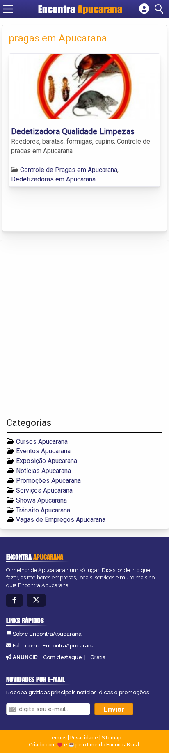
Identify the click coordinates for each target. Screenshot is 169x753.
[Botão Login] (144, 9)
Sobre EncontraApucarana (47, 634)
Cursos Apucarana (42, 441)
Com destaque (62, 657)
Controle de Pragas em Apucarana (68, 170)
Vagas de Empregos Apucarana (60, 519)
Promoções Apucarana (48, 480)
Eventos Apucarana (43, 451)
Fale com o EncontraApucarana (54, 646)
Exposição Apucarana (46, 461)
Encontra (80, 9)
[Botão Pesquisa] (160, 9)
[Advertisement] (84, 328)
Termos (57, 738)
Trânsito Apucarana (43, 510)
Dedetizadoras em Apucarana (53, 179)
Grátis (97, 657)
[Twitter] (36, 600)
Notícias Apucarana (43, 471)
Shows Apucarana (41, 500)
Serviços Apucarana (44, 490)
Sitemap (111, 738)
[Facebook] (14, 600)
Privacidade (84, 738)
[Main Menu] (8, 9)
